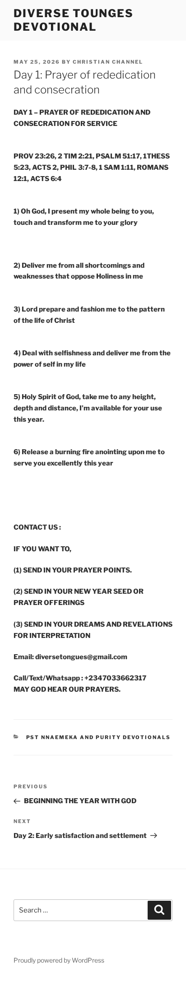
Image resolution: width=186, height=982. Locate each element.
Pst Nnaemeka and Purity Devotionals (98, 737)
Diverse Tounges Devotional (74, 20)
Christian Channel (108, 62)
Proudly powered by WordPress (59, 960)
